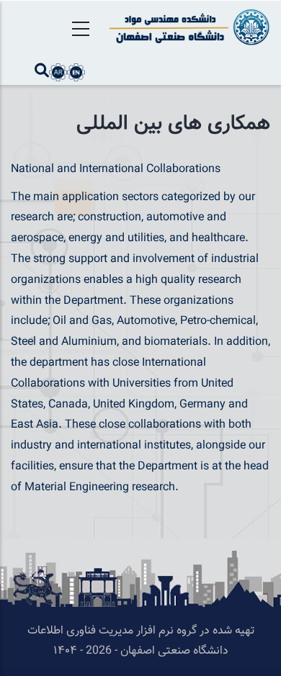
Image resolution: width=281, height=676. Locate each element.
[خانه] (187, 27)
